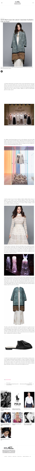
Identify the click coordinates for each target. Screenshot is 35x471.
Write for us (14, 456)
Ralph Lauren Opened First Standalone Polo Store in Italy (16, 409)
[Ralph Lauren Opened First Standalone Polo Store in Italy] (17, 400)
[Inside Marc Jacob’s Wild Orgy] (29, 400)
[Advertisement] (17, 12)
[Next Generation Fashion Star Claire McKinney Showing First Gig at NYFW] (6, 417)
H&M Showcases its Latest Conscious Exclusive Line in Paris (17, 21)
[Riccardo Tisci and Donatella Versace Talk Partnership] (29, 417)
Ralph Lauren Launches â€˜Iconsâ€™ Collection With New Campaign (5, 409)
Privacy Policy (19, 456)
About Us (5, 456)
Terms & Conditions (26, 456)
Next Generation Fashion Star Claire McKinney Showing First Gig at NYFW (6, 424)
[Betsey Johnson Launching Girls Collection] (17, 417)
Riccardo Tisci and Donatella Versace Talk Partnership (28, 424)
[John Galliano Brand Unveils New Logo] (6, 432)
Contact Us (10, 456)
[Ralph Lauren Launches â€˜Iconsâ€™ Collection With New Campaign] (6, 400)
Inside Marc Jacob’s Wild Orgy (28, 408)
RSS (30, 456)
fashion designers (8, 379)
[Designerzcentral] (17, 2)
